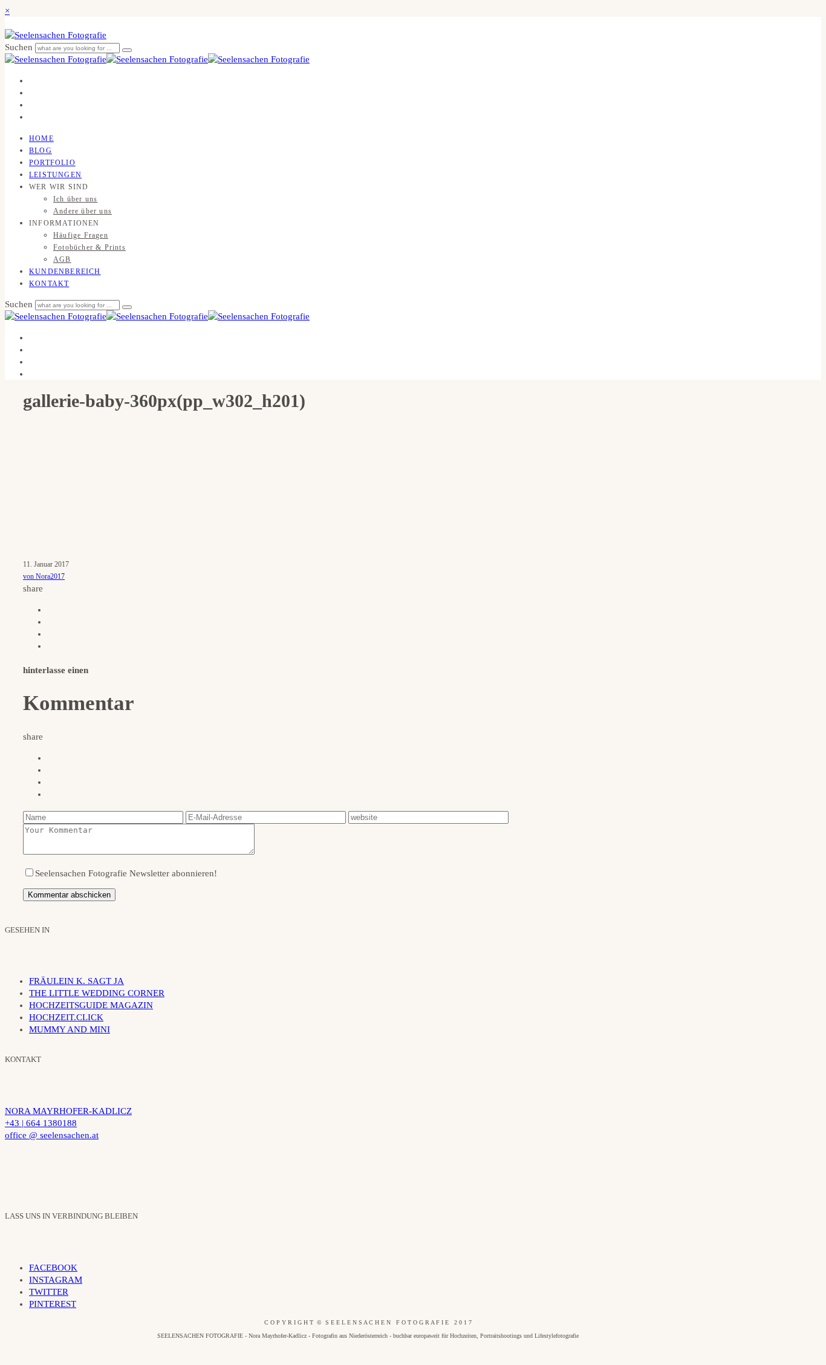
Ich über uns (75, 199)
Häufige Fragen (80, 235)
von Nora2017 (44, 576)
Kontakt (49, 283)
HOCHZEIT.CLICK (66, 1017)
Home (41, 138)
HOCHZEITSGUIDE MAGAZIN (91, 1005)
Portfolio (52, 162)
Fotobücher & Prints (89, 247)
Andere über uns (82, 211)
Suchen (20, 47)
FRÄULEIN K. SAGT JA (76, 981)
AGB (62, 259)
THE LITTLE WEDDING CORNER (96, 993)
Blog (40, 150)
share (33, 588)
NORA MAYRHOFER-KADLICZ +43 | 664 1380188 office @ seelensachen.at (68, 1123)
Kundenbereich (65, 271)
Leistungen (55, 175)
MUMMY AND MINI (69, 1029)
